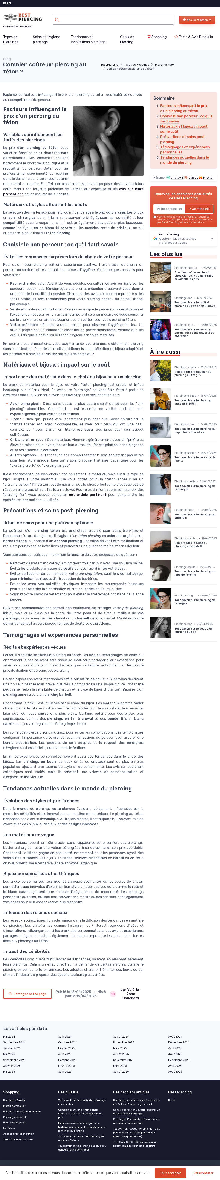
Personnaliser (203, 1173)
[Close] (187, 578)
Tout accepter (170, 1173)
